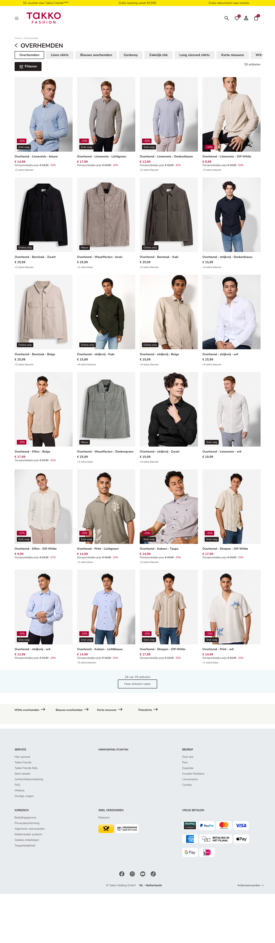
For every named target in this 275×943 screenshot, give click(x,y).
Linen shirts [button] (60, 55)
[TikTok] (153, 873)
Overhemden (31, 38)
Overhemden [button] (31, 56)
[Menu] (17, 18)
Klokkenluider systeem (28, 834)
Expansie (187, 768)
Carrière (187, 785)
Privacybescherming (27, 823)
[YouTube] (143, 873)
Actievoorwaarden (248, 885)
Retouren (104, 817)
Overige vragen (24, 796)
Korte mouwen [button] (232, 55)
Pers (185, 762)
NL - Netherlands (150, 885)
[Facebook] (122, 873)
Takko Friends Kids (26, 768)
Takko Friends (23, 762)
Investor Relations (193, 773)
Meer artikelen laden (137, 684)
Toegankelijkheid (25, 845)
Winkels (20, 790)
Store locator (22, 773)
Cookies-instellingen (27, 840)
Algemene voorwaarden (30, 829)
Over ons (187, 757)
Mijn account (22, 757)
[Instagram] (133, 873)
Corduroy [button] (131, 55)
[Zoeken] (226, 17)
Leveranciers (190, 779)
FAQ (17, 785)
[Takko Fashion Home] (44, 18)
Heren (18, 38)
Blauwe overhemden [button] (96, 55)
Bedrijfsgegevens (25, 817)
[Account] (246, 18)
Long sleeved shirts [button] (194, 55)
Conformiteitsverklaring (29, 779)
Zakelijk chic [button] (158, 55)
